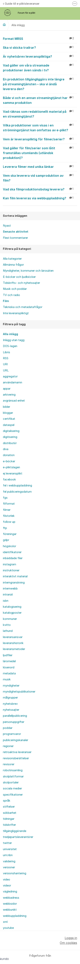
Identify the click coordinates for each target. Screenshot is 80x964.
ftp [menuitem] (5, 528)
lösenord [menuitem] (8, 667)
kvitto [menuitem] (7, 625)
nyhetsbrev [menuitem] (10, 704)
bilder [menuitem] (6, 407)
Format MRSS (38, 39)
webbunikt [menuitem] (10, 909)
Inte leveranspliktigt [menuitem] (16, 313)
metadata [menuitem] (9, 673)
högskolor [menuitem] (9, 546)
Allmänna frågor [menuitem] (13, 264)
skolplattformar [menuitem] (13, 776)
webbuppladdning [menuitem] (14, 916)
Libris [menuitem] (6, 352)
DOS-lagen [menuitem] (10, 346)
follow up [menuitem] (9, 522)
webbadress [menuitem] (11, 897)
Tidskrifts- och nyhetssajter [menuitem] (21, 283)
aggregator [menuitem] (10, 376)
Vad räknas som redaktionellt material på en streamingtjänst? (38, 114)
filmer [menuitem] (6, 510)
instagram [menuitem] (9, 564)
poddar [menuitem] (7, 728)
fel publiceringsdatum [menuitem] (17, 491)
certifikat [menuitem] (9, 419)
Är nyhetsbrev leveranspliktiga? (38, 56)
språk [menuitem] (6, 800)
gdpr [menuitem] (6, 540)
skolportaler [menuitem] (11, 782)
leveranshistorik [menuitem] (13, 643)
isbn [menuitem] (5, 600)
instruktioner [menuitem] (11, 570)
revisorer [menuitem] (8, 764)
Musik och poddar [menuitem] (15, 289)
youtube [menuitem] (8, 928)
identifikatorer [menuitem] (12, 552)
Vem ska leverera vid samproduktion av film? (38, 178)
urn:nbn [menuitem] (8, 855)
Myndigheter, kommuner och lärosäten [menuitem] (28, 270)
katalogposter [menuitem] (12, 612)
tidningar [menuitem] (8, 819)
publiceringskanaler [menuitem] (15, 740)
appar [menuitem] (6, 388)
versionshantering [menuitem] (14, 873)
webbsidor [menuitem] (10, 903)
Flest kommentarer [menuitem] (15, 238)
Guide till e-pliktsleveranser (22, 3)
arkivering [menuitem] (9, 394)
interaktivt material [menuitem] (15, 576)
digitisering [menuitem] (10, 437)
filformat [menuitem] (9, 503)
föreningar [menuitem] (10, 534)
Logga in (71, 938)
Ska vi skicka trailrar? (38, 47)
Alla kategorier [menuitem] (12, 258)
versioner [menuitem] (9, 867)
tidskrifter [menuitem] (9, 825)
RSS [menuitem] (5, 358)
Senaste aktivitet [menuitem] (15, 231)
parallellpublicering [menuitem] (15, 715)
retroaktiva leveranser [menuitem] (17, 752)
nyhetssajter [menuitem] (11, 709)
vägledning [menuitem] (10, 891)
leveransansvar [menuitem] (13, 637)
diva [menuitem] (5, 449)
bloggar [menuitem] (8, 413)
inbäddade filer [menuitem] (13, 558)
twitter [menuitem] (7, 843)
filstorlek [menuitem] (9, 516)
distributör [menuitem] (10, 443)
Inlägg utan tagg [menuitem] (13, 340)
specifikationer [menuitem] (13, 794)
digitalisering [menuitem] (11, 431)
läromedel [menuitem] (9, 661)
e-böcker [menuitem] (9, 461)
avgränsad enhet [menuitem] (14, 400)
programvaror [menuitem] (12, 734)
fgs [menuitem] (5, 497)
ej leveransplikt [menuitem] (12, 473)
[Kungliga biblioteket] (4, 24)
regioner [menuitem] (8, 746)
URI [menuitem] (5, 364)
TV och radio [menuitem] (11, 295)
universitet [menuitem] (10, 849)
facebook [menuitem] (9, 479)
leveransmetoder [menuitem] (14, 649)
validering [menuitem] (9, 861)
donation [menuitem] (9, 455)
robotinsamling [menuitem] (13, 770)
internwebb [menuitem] (10, 588)
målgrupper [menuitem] (10, 697)
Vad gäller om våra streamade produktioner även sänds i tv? (38, 67)
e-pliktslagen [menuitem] (11, 467)
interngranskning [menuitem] (14, 582)
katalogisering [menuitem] (12, 606)
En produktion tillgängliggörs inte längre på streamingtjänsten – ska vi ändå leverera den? (38, 84)
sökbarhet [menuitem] (9, 813)
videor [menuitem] (7, 885)
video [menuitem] (6, 879)
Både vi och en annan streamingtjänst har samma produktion (38, 100)
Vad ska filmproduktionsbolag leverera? (38, 189)
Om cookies (68, 943)
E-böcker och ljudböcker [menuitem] (19, 277)
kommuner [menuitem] (10, 619)
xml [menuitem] (5, 922)
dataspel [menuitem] (8, 425)
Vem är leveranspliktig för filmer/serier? (38, 139)
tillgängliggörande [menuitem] (14, 831)
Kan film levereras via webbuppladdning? (38, 198)
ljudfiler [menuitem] (7, 655)
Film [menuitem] (6, 301)
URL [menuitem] (6, 370)
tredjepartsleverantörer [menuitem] (18, 837)
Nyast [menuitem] (7, 225)
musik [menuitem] (7, 679)
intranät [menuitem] (8, 594)
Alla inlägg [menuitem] (10, 334)
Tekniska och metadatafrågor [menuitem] (22, 307)
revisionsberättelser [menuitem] (16, 758)
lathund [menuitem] (8, 631)
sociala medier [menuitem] (12, 788)
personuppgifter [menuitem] (13, 722)
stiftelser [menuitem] (9, 806)
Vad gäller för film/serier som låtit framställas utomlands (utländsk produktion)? (38, 153)
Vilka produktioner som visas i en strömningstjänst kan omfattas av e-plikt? (38, 127)
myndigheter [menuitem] (11, 685)
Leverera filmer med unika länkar (38, 167)
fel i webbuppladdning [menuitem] (17, 485)
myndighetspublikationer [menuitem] (19, 691)
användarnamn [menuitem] (12, 382)
